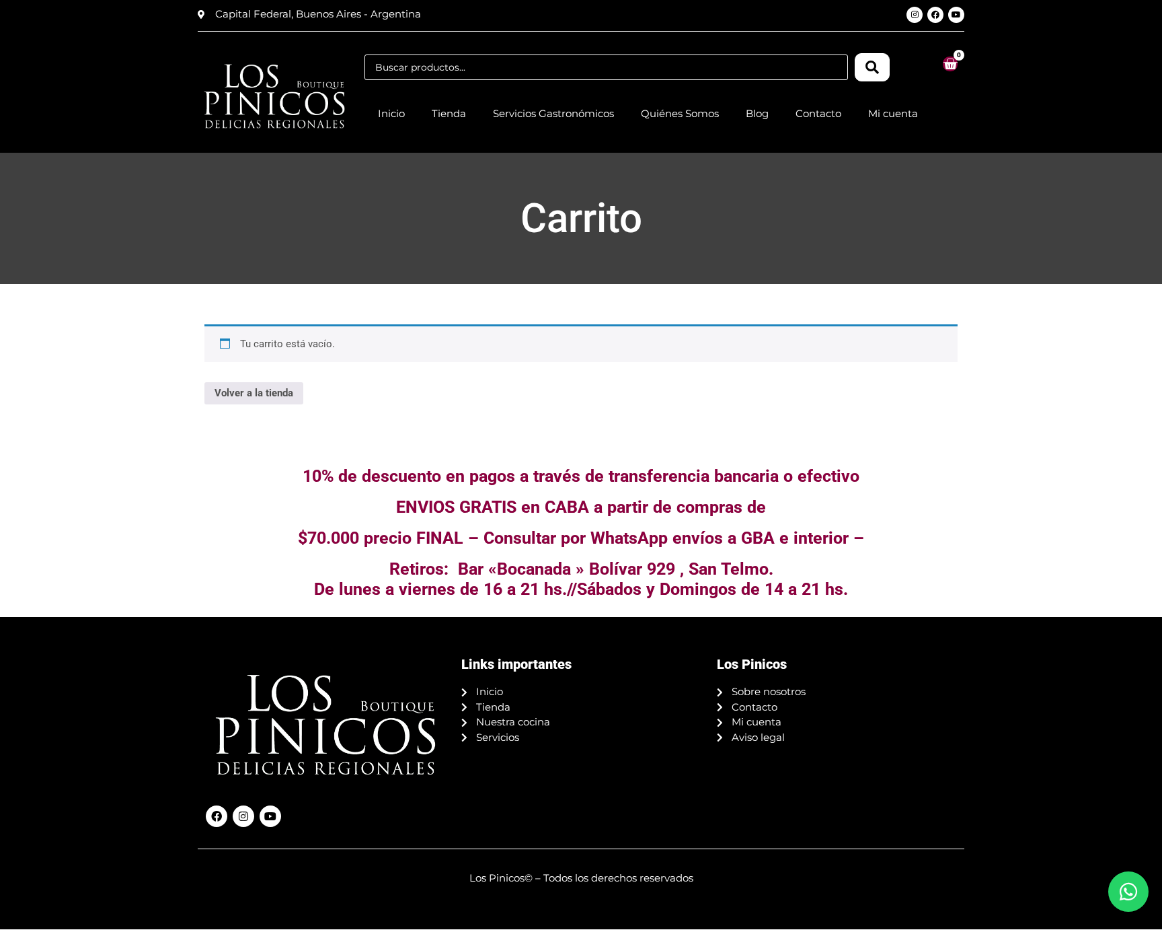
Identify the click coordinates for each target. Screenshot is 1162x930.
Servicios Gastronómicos (553, 113)
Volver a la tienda (254, 393)
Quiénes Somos (680, 113)
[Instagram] (914, 15)
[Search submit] (872, 67)
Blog (757, 113)
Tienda (449, 113)
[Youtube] (956, 15)
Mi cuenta (893, 113)
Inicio (391, 113)
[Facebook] (935, 15)
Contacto (818, 113)
